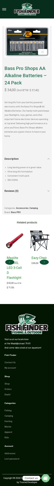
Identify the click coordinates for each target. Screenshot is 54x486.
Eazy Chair (39, 258)
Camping (33, 208)
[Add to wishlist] (44, 31)
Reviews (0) (11, 190)
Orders (8, 389)
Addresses (9, 453)
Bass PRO (16, 212)
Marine (7, 426)
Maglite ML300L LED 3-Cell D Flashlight (14, 268)
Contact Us (10, 362)
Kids (6, 437)
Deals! (7, 394)
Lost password (11, 459)
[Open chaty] (46, 478)
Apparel (8, 432)
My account (10, 368)
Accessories (22, 208)
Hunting (8, 421)
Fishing (7, 410)
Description (11, 158)
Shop (7, 384)
